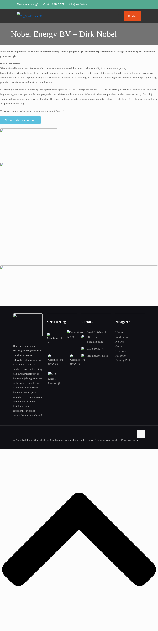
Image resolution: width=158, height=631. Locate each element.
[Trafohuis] (29, 16)
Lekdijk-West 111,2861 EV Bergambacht (97, 337)
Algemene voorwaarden (107, 440)
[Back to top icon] (141, 434)
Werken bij (122, 337)
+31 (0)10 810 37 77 (53, 4)
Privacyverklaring (130, 440)
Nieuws (119, 341)
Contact (132, 16)
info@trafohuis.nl (78, 4)
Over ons (120, 350)
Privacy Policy (124, 360)
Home (119, 332)
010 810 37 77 (95, 348)
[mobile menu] (106, 16)
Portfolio (120, 355)
